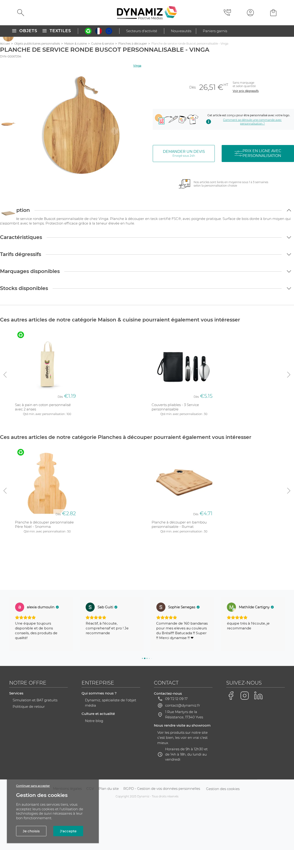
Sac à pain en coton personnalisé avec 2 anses (43, 407)
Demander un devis (184, 153)
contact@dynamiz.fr (182, 705)
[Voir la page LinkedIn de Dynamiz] (258, 695)
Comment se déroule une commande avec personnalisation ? (252, 121)
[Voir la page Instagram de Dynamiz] (244, 695)
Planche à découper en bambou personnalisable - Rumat (179, 524)
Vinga (137, 65)
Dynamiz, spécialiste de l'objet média (110, 703)
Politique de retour (29, 706)
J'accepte (68, 831)
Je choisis (31, 831)
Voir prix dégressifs (246, 91)
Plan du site (109, 788)
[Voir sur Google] (19, 607)
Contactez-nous (168, 693)
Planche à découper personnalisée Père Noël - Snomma (44, 524)
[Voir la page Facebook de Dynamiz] (230, 695)
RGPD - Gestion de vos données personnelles (161, 788)
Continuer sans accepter (33, 785)
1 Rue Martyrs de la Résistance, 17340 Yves (184, 714)
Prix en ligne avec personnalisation (262, 153)
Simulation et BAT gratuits (35, 700)
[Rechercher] (20, 12)
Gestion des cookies (223, 789)
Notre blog (94, 721)
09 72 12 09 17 (176, 698)
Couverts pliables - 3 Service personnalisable (175, 407)
